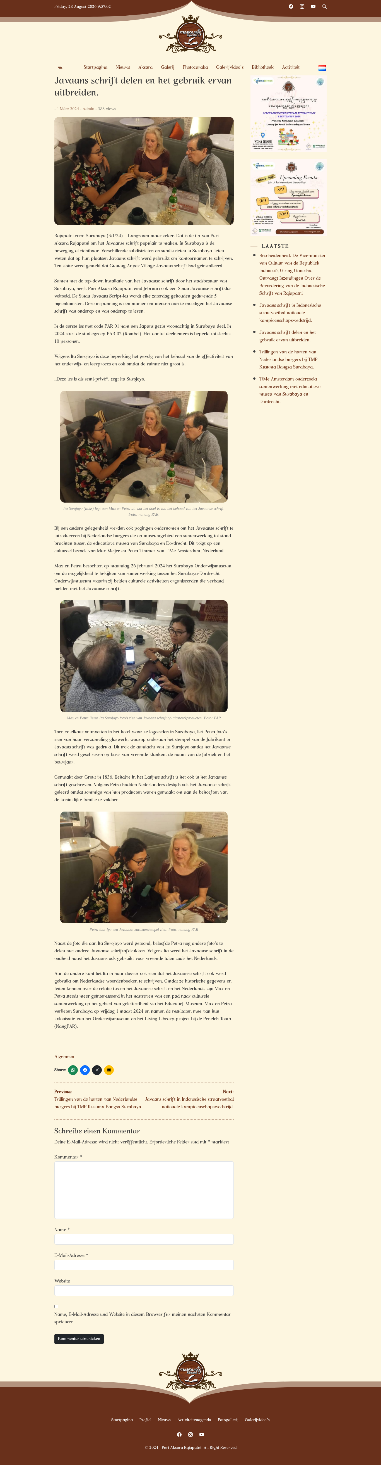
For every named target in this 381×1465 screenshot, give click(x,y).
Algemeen (64, 1057)
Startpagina (95, 68)
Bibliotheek (263, 68)
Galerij (167, 68)
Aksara (145, 68)
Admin (88, 109)
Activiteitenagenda (194, 1420)
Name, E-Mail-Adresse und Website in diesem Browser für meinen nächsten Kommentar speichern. (142, 1318)
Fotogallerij (228, 1420)
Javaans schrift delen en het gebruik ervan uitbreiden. (287, 336)
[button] (60, 67)
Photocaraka (195, 68)
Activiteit (291, 68)
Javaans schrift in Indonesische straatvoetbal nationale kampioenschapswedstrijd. (290, 313)
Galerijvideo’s (229, 68)
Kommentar (68, 1157)
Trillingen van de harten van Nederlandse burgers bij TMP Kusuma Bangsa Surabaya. (288, 360)
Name (62, 1230)
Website (62, 1281)
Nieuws (123, 68)
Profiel (145, 1420)
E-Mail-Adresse (71, 1256)
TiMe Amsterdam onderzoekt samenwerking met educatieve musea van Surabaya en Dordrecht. (289, 391)
